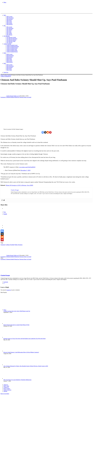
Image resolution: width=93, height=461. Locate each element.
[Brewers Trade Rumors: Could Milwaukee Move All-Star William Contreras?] (11, 351)
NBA (4, 15)
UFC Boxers (9, 42)
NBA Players (9, 24)
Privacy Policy (6, 388)
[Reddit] (47, 132)
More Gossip (9, 64)
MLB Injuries (9, 56)
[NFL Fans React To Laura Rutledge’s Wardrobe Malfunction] (11, 378)
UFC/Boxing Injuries (11, 40)
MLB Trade (9, 59)
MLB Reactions (10, 55)
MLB (4, 53)
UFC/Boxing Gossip (11, 37)
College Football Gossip (12, 45)
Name (9, 445)
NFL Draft (8, 30)
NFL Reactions (9, 28)
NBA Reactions (10, 17)
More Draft (9, 68)
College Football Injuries (12, 47)
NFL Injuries (9, 29)
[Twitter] (4, 200)
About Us (5, 384)
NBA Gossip (9, 16)
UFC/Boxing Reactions (11, 38)
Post (4, 212)
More (4, 63)
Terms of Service (7, 390)
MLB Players (9, 62)
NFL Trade (8, 32)
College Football (7, 43)
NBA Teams (9, 23)
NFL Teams (9, 33)
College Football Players (12, 51)
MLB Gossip (9, 54)
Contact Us (6, 387)
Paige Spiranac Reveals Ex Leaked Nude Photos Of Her (16, 324)
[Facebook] (42, 132)
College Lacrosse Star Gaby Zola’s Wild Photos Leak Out (16, 311)
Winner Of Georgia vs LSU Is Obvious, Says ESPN (19, 185)
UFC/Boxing (6, 36)
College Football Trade (11, 49)
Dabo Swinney (19, 244)
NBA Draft (9, 20)
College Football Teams (11, 50)
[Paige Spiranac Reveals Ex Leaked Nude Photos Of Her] (11, 323)
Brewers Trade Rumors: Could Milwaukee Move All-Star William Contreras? (21, 352)
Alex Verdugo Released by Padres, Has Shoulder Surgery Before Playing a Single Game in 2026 (25, 366)
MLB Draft (9, 58)
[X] (45, 132)
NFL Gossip (9, 27)
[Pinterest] (50, 132)
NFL (4, 25)
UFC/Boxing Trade (10, 41)
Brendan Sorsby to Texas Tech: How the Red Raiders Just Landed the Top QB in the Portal (24, 338)
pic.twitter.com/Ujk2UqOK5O (27, 167)
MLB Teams (9, 60)
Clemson (3, 244)
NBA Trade (9, 21)
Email (19, 445)
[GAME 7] (7, 10)
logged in (9, 290)
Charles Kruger (9, 96)
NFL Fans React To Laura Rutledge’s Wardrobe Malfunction (17, 379)
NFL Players (9, 34)
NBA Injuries (9, 19)
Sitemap (5, 391)
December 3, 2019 (25, 170)
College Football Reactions (12, 46)
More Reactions (10, 66)
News (9, 76)
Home (2, 75)
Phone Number (32, 445)
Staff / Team (6, 386)
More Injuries (9, 67)
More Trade (9, 69)
